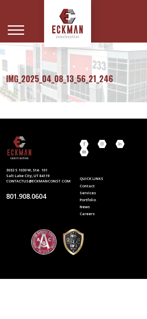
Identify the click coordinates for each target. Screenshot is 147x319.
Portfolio (88, 199)
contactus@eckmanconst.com (38, 181)
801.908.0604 (26, 196)
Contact (87, 186)
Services (88, 192)
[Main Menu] (16, 30)
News (85, 206)
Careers (87, 213)
